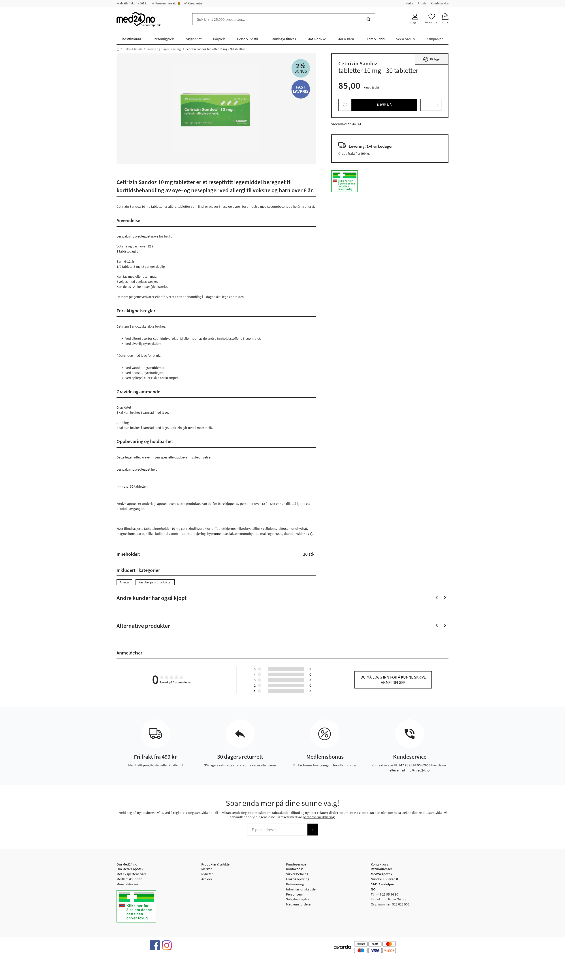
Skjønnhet (194, 39)
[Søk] (368, 19)
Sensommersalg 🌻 (167, 3)
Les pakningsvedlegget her (136, 469)
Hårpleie (219, 39)
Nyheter (207, 874)
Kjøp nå (384, 104)
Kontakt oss (294, 869)
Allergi (177, 49)
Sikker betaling (297, 874)
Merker (409, 3)
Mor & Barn (345, 39)
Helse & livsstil (247, 39)
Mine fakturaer (127, 884)
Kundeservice (439, 3)
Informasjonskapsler (301, 889)
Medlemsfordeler (299, 904)
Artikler (423, 3)
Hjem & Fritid (375, 39)
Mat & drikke (316, 39)
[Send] (312, 829)
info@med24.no (394, 899)
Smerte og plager (158, 49)
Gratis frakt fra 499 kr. (134, 3)
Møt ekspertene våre (132, 874)
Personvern (294, 894)
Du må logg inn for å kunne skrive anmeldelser (393, 680)
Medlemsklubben (129, 879)
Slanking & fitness (282, 39)
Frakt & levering (297, 879)
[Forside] (118, 49)
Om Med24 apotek (130, 869)
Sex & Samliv (405, 39)
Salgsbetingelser (298, 899)
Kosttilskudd (131, 39)
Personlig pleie (164, 39)
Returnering (295, 884)
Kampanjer (194, 3)
